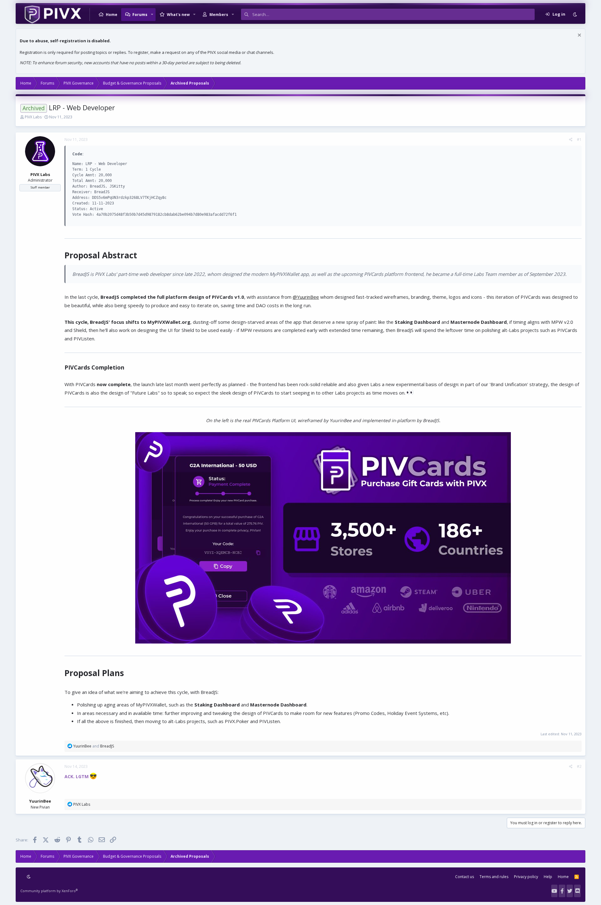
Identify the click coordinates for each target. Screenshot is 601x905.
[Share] (571, 139)
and (93, 746)
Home (111, 14)
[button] (152, 14)
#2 (579, 766)
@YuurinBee (306, 297)
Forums (139, 14)
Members (218, 14)
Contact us (464, 876)
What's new (178, 14)
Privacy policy (526, 876)
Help (548, 876)
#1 (579, 139)
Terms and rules (494, 876)
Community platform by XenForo (49, 890)
